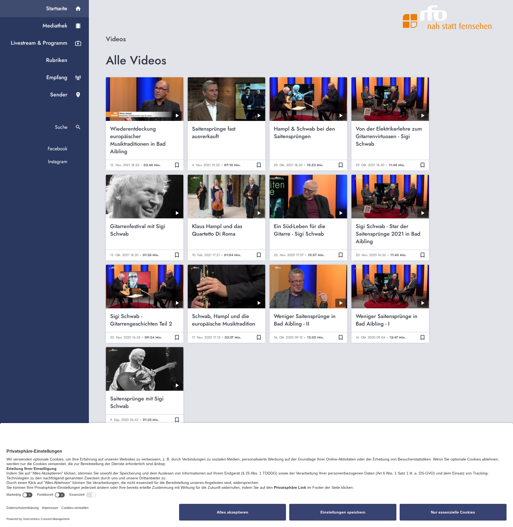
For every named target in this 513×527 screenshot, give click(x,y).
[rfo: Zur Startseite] (447, 17)
